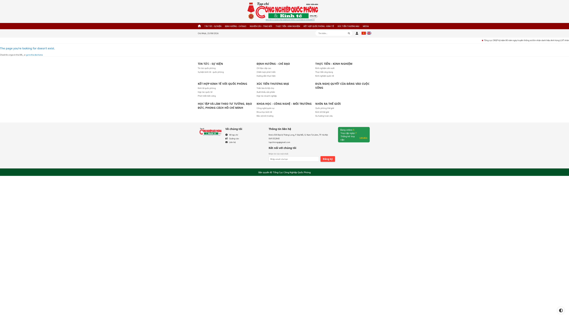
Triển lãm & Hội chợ (265, 88)
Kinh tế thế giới (322, 112)
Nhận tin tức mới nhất (278, 153)
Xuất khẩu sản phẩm (266, 92)
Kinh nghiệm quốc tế (324, 75)
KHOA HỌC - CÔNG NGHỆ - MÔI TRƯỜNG (284, 103)
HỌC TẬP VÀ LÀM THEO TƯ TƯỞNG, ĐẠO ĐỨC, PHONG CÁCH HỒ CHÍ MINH (225, 105)
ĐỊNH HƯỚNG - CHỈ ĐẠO (235, 26)
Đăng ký (328, 159)
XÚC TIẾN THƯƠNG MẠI (348, 26)
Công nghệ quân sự (265, 108)
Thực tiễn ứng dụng (324, 72)
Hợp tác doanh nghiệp (267, 95)
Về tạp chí (233, 134)
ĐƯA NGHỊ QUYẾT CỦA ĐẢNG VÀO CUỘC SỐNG (342, 85)
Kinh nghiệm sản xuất (325, 68)
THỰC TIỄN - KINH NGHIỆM (288, 26)
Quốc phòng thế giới (324, 108)
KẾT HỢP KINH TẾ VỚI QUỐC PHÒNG (222, 83)
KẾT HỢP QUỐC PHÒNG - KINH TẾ (319, 26)
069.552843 (274, 138)
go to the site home (34, 54)
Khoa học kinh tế (264, 112)
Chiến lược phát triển (266, 72)
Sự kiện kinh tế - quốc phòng (211, 72)
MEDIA (366, 26)
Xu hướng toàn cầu (324, 115)
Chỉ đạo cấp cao (264, 68)
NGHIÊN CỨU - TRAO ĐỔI (261, 26)
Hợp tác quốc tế (205, 92)
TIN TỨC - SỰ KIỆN (212, 26)
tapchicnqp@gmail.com (279, 142)
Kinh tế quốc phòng (207, 88)
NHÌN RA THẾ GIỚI (328, 103)
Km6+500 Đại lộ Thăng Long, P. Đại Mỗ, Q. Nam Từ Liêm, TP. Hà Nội (298, 134)
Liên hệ (232, 142)
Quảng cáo (234, 138)
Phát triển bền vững (207, 95)
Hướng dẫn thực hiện (266, 75)
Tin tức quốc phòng (207, 68)
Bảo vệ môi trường (265, 115)
